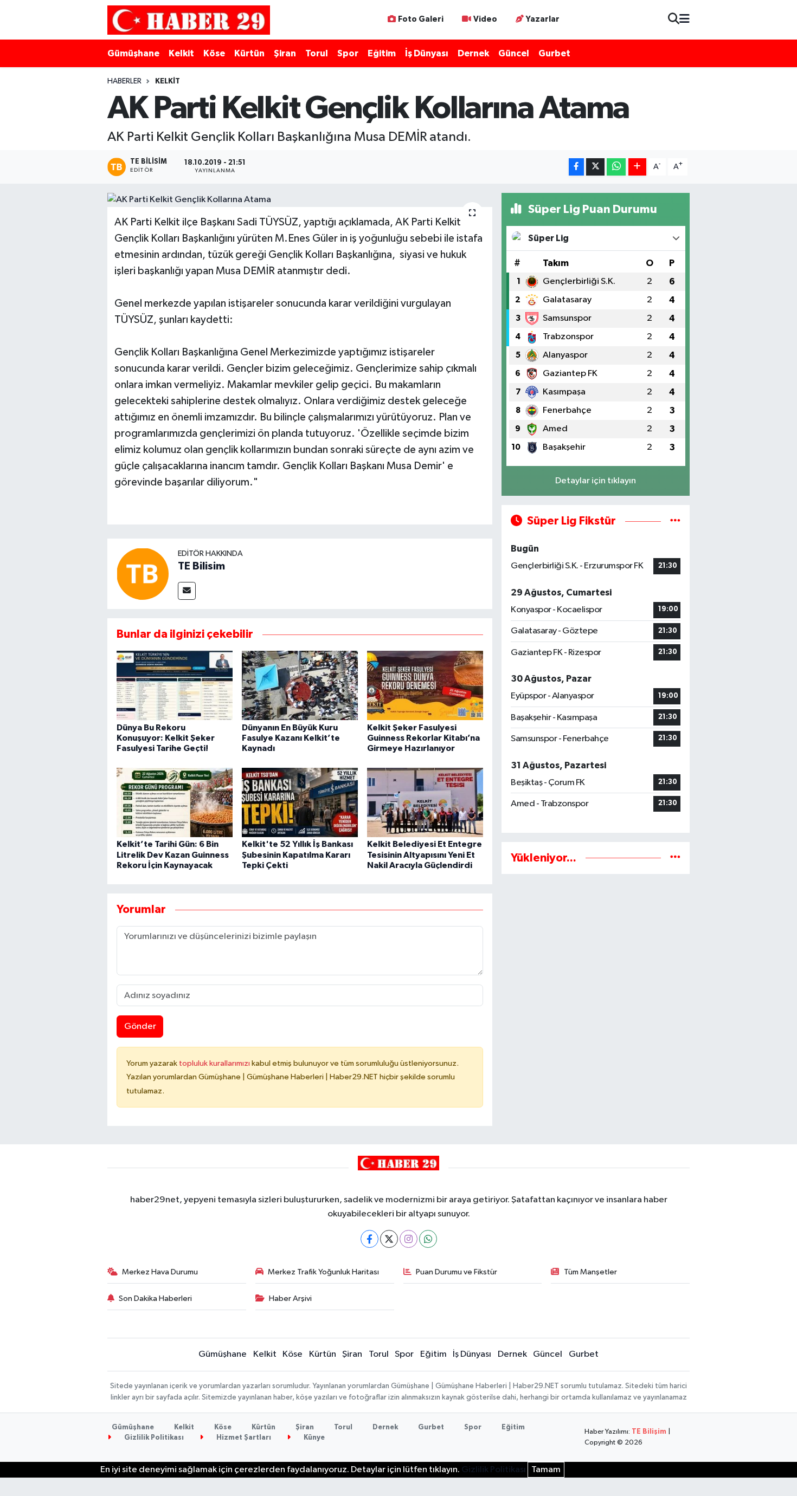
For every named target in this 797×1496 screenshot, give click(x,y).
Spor (347, 53)
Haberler (124, 81)
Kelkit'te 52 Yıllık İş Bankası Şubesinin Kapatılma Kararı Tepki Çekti (297, 854)
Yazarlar (543, 19)
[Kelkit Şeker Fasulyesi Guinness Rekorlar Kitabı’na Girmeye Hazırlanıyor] (425, 685)
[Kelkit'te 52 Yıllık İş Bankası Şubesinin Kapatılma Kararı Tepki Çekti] (300, 802)
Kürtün (249, 53)
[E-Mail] (187, 591)
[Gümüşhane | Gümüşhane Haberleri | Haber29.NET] (188, 19)
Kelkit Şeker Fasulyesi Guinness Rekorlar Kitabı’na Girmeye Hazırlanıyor (423, 738)
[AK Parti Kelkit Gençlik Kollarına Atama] (300, 200)
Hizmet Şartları (243, 1437)
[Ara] (673, 19)
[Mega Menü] (684, 19)
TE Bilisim (201, 566)
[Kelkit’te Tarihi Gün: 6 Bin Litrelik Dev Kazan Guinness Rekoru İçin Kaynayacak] (175, 802)
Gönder (140, 1026)
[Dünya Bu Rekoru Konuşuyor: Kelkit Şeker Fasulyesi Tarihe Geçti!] (175, 685)
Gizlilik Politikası (153, 1437)
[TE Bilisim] (143, 573)
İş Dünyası (426, 53)
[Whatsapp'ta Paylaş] (616, 167)
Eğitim (382, 53)
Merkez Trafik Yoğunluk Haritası (323, 1272)
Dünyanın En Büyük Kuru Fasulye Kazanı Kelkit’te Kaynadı (291, 738)
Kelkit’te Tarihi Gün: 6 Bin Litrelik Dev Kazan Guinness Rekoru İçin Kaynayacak (173, 854)
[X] (389, 1239)
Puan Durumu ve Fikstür (456, 1272)
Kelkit (181, 53)
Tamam (546, 1469)
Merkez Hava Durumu (160, 1272)
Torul (316, 53)
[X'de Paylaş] (595, 167)
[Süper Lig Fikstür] (675, 521)
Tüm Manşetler (590, 1272)
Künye (313, 1437)
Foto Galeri (421, 19)
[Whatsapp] (428, 1239)
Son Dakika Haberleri (155, 1298)
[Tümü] (675, 858)
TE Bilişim (649, 1431)
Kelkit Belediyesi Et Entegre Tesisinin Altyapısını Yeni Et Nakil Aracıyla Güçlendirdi (424, 854)
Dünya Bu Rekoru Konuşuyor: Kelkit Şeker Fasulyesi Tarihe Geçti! (166, 738)
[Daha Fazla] (637, 167)
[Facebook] (369, 1239)
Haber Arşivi (290, 1298)
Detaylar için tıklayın (595, 480)
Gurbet (554, 53)
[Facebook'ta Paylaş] (576, 167)
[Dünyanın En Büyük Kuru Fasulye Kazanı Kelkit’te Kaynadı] (300, 685)
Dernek (473, 53)
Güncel (513, 53)
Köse (214, 53)
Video (485, 19)
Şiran (285, 53)
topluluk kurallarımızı (215, 1063)
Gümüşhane (133, 53)
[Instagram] (408, 1239)
